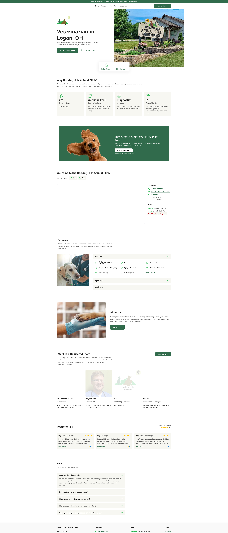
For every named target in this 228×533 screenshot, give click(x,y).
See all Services (150, 272)
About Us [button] (113, 6)
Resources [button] (123, 6)
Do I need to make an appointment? (73, 492)
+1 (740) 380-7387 (103, 532)
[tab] (71, 284)
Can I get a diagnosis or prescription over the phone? (80, 513)
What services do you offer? (70, 475)
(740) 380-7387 (89, 50)
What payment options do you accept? (74, 499)
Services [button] (103, 6)
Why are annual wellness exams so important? (78, 506)
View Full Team (163, 354)
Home (97, 6)
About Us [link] (168, 531)
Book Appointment (162, 6)
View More (117, 327)
